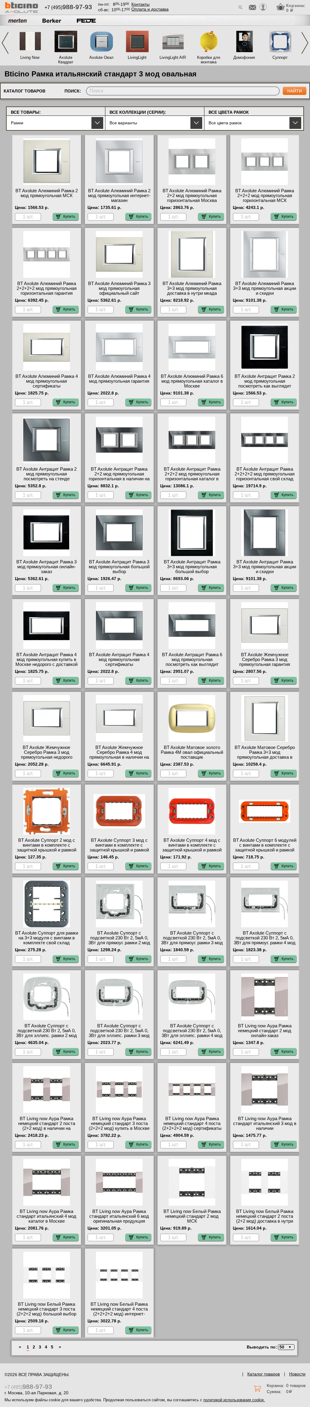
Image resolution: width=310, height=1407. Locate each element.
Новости (297, 1374)
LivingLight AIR (173, 57)
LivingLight (137, 57)
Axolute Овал (101, 57)
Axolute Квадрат (65, 59)
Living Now (29, 57)
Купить (69, 216)
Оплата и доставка (150, 9)
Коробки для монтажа (208, 59)
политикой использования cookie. (234, 1400)
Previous (5, 43)
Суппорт (280, 57)
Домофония (244, 57)
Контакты (140, 4)
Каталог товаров (263, 1374)
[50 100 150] (285, 1347)
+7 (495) (68, 7)
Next (304, 43)
